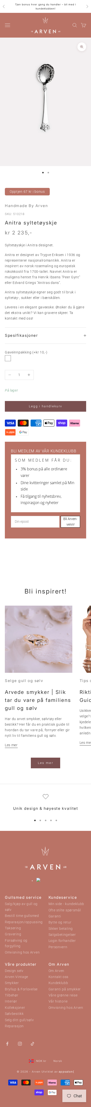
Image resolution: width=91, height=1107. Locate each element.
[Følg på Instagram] (19, 1043)
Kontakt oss (59, 977)
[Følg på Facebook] (7, 1043)
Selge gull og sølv (24, 680)
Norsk (57, 1061)
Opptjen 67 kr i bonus (27, 191)
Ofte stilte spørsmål (65, 910)
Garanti (55, 916)
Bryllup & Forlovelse (21, 989)
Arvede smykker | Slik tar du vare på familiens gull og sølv (38, 700)
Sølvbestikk (14, 1014)
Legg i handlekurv (45, 406)
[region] (45, 803)
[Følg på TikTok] (32, 1043)
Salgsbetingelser (62, 935)
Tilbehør (11, 995)
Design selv (14, 971)
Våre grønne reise (63, 995)
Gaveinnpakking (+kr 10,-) (26, 352)
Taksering (13, 928)
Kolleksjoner (15, 1008)
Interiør (11, 1001)
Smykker (12, 983)
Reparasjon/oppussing (24, 922)
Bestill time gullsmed (22, 916)
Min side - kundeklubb (66, 904)
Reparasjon (14, 1026)
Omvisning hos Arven (22, 952)
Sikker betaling (61, 929)
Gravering (13, 934)
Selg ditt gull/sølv (19, 1020)
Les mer (11, 745)
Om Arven (57, 971)
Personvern (58, 947)
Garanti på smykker (65, 989)
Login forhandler (62, 941)
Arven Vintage (16, 977)
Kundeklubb (58, 983)
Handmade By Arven (26, 205)
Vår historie (58, 1001)
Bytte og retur (60, 922)
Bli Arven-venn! (70, 521)
